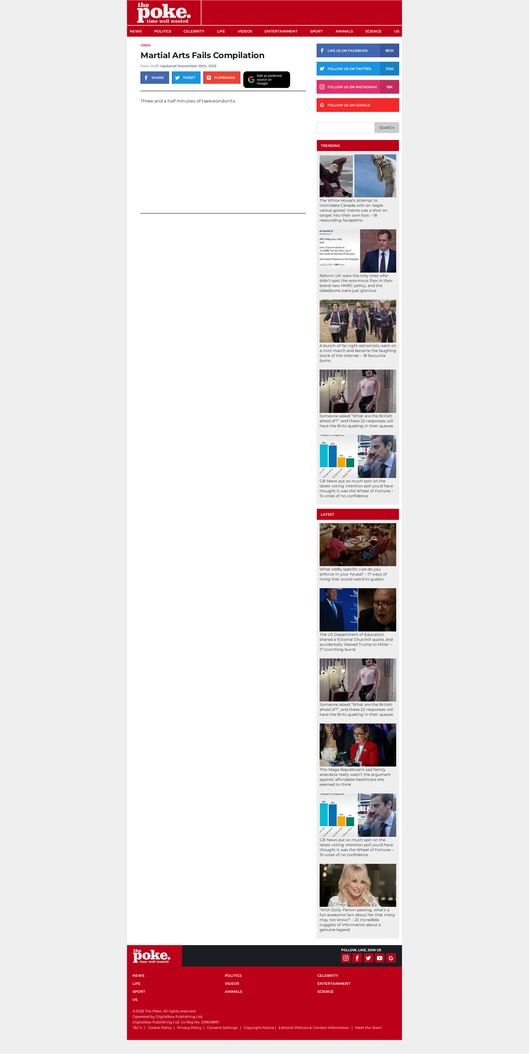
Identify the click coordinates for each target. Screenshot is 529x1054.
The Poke (164, 12)
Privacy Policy (189, 1027)
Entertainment (281, 31)
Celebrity (193, 31)
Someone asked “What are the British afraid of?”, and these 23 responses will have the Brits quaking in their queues (356, 420)
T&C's (137, 1027)
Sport (316, 31)
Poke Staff (149, 66)
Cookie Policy (160, 1027)
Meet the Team (368, 1027)
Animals (344, 31)
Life (221, 31)
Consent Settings (222, 1027)
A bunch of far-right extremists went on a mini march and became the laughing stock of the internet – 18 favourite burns (358, 353)
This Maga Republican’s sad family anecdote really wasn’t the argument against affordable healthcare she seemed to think (355, 777)
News (136, 31)
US (396, 31)
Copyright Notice (259, 1027)
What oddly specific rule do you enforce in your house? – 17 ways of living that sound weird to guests (353, 574)
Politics (162, 31)
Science (373, 31)
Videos (245, 31)
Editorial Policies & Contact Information (314, 1027)
